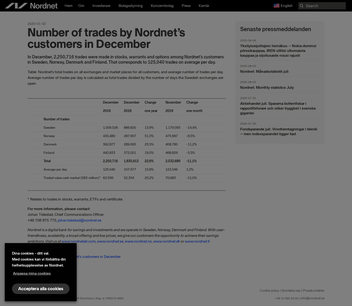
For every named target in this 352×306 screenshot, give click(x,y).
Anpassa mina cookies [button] (32, 273)
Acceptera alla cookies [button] (40, 288)
